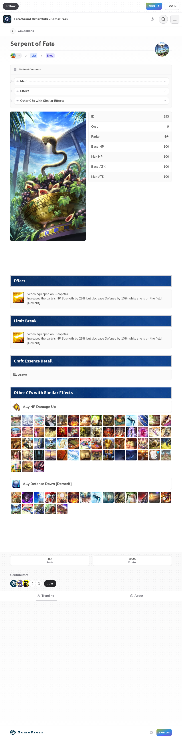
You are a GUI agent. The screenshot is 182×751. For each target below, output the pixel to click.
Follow (11, 6)
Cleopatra (61, 294)
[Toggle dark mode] (152, 19)
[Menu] (174, 19)
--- (167, 374)
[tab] (45, 596)
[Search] (163, 19)
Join (50, 583)
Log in (172, 6)
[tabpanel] (91, 663)
